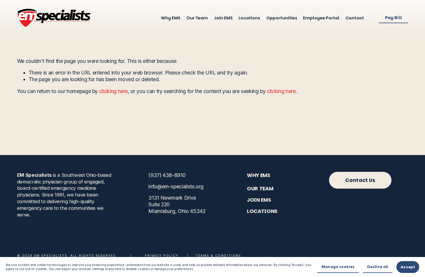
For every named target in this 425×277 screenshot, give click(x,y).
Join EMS (223, 18)
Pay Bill (393, 18)
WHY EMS (258, 175)
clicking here (113, 91)
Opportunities (281, 18)
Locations (249, 18)
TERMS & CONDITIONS (218, 256)
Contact (354, 18)
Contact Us (360, 180)
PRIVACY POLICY (161, 256)
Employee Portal (321, 18)
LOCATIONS (262, 211)
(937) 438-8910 (166, 175)
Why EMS (170, 18)
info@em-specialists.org (176, 186)
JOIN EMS (259, 199)
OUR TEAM (260, 188)
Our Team (197, 18)
